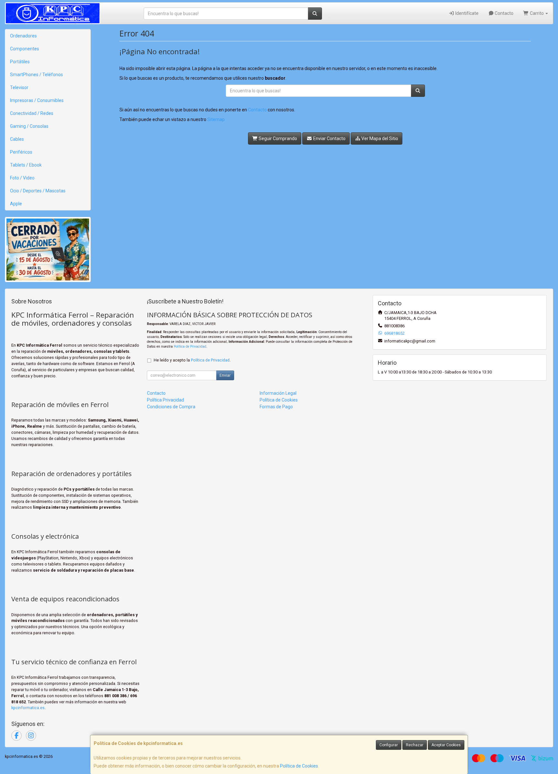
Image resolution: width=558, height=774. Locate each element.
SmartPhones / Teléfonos (36, 74)
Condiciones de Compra (171, 406)
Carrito (537, 13)
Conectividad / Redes (31, 113)
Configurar (388, 745)
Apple (16, 203)
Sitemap (216, 119)
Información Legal (278, 393)
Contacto (503, 13)
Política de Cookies (299, 766)
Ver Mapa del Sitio (379, 138)
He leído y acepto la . (192, 360)
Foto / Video (22, 177)
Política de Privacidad (190, 346)
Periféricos (21, 152)
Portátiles (20, 61)
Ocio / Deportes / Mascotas (38, 190)
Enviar (225, 375)
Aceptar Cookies (446, 745)
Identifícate (466, 13)
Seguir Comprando (277, 138)
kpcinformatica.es (28, 707)
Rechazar (414, 745)
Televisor (19, 87)
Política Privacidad (165, 399)
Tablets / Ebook (26, 165)
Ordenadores (23, 35)
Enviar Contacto (329, 138)
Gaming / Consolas (29, 126)
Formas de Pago (276, 406)
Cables (17, 139)
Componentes (24, 48)
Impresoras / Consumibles (37, 100)
